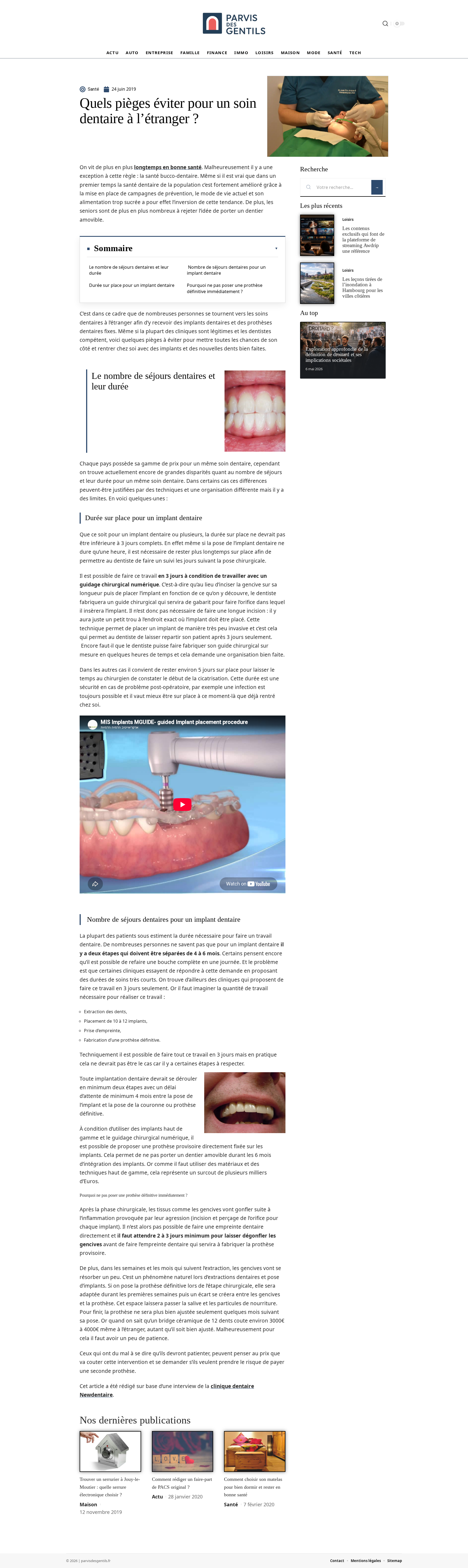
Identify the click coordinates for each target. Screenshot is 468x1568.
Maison (88, 1504)
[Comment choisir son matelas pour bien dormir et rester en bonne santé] (254, 1451)
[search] (385, 23)
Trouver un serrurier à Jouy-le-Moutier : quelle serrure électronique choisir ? (110, 1487)
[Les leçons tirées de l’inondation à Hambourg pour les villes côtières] (317, 283)
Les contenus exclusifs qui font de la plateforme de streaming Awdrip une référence (363, 239)
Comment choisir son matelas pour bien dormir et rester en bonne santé (253, 1487)
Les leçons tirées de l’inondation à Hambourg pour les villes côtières (362, 287)
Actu (157, 1496)
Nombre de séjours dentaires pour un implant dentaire (226, 270)
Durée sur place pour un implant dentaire (131, 285)
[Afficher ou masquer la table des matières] (205, 248)
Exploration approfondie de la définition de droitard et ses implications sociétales (337, 354)
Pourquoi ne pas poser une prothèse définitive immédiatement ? (224, 288)
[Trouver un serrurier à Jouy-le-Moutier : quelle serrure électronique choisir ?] (110, 1451)
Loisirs (347, 219)
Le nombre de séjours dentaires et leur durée (129, 270)
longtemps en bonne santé (168, 167)
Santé (231, 1504)
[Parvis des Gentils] (234, 23)
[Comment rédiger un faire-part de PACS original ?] (182, 1451)
